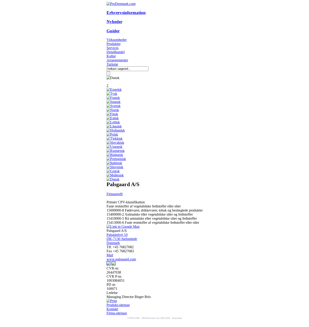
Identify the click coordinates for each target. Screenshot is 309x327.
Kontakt (112, 309)
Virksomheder (117, 40)
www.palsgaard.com (121, 259)
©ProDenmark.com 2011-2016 (156, 318)
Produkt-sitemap (118, 305)
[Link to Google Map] (123, 226)
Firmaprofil (115, 194)
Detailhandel (116, 52)
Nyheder (114, 21)
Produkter (114, 44)
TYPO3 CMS (133, 318)
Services (113, 48)
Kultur (111, 56)
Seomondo (177, 318)
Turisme (112, 64)
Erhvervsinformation (126, 12)
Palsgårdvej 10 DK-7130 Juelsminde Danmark (122, 239)
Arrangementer (117, 60)
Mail (110, 255)
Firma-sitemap (117, 313)
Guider (113, 31)
